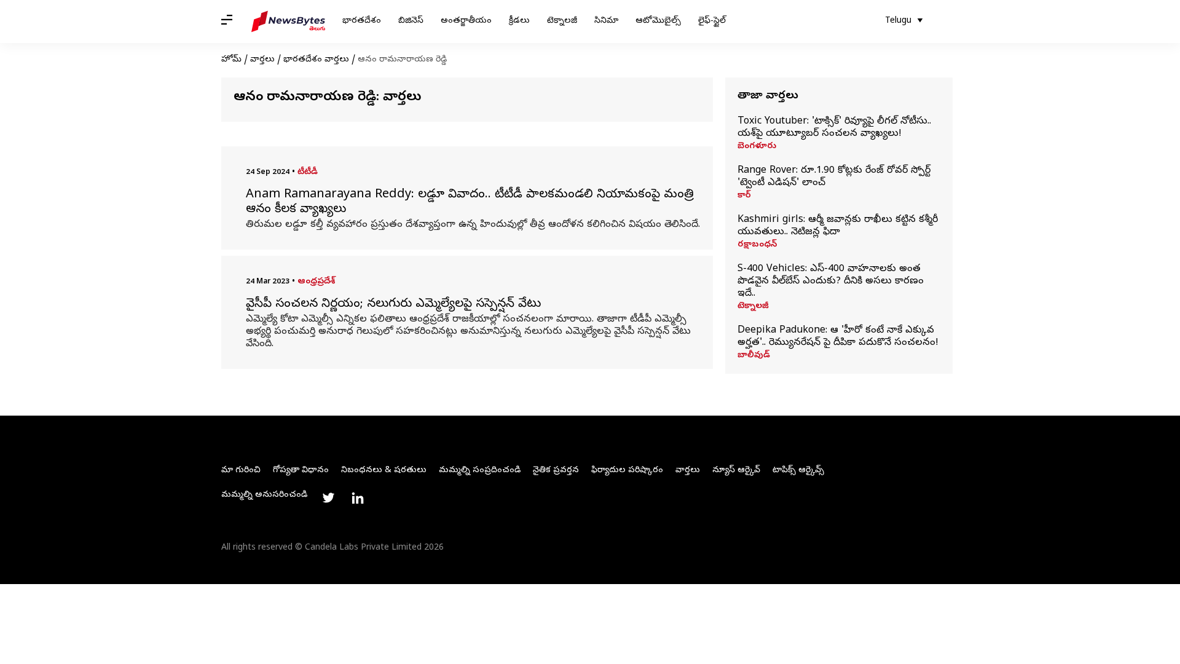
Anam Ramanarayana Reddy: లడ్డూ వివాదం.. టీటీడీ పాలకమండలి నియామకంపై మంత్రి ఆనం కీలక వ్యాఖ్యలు (470, 203)
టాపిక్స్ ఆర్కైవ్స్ (798, 470)
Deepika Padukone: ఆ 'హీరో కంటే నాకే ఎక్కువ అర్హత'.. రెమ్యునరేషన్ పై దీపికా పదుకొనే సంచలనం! (838, 337)
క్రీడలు (519, 21)
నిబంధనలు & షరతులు (384, 470)
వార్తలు (262, 60)
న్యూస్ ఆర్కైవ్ (736, 470)
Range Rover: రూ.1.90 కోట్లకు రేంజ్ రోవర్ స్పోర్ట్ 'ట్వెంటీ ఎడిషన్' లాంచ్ (834, 177)
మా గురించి (241, 470)
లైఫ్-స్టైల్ (712, 21)
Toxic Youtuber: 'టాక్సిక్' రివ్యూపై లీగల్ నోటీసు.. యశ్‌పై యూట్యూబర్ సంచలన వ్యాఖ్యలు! (834, 128)
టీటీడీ (307, 172)
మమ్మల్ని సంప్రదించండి (480, 470)
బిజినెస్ (410, 21)
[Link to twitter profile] (328, 498)
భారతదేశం (361, 21)
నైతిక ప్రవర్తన (556, 470)
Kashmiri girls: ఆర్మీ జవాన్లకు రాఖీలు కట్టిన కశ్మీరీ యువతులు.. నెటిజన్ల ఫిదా (838, 226)
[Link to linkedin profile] (357, 498)
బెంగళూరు (757, 146)
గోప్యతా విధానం (301, 470)
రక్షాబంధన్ (757, 245)
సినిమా (606, 21)
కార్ (744, 196)
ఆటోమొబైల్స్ (658, 21)
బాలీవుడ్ (754, 356)
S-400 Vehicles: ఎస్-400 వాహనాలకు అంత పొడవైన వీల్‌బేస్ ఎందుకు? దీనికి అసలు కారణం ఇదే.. (831, 281)
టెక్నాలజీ (562, 21)
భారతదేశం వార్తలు (316, 60)
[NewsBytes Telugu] (288, 21)
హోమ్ (231, 60)
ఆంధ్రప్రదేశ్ (316, 282)
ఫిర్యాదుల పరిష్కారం (627, 470)
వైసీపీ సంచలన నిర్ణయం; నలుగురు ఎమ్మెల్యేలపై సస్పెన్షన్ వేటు (393, 305)
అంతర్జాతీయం (466, 21)
